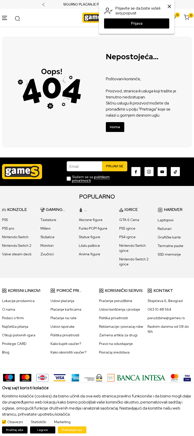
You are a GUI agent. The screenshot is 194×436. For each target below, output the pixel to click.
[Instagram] (149, 171)
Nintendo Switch (15, 237)
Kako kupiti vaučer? (66, 343)
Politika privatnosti (65, 335)
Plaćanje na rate (64, 318)
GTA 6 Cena (129, 219)
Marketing (62, 422)
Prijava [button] (136, 23)
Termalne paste (170, 245)
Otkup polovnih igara (18, 335)
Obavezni (15, 422)
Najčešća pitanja (15, 326)
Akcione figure (91, 219)
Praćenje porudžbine (115, 300)
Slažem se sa (91, 178)
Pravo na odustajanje (116, 343)
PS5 (5, 219)
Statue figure (89, 237)
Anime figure (89, 254)
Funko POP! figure (93, 228)
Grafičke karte (169, 237)
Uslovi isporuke (63, 326)
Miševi (45, 228)
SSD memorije (169, 254)
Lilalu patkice (89, 245)
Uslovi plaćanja (62, 300)
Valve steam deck (17, 254)
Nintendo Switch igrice (132, 248)
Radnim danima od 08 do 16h (168, 329)
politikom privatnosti (91, 179)
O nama (8, 309)
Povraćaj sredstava (114, 352)
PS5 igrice (127, 228)
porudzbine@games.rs (166, 318)
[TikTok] (175, 171)
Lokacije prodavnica (18, 300)
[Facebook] (135, 171)
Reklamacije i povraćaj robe (121, 326)
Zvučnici (47, 254)
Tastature (48, 219)
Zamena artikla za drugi (118, 335)
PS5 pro (8, 228)
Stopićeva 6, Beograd (165, 300)
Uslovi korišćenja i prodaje (119, 309)
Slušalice (47, 237)
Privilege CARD (14, 343)
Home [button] (115, 127)
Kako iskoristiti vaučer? (68, 352)
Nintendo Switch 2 (16, 245)
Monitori (47, 245)
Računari (165, 228)
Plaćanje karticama (66, 309)
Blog (5, 352)
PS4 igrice (127, 237)
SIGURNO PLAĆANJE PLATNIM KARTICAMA (97, 5)
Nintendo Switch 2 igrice (134, 261)
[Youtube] (162, 171)
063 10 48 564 (159, 309)
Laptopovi (166, 220)
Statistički (38, 422)
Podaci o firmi (13, 318)
